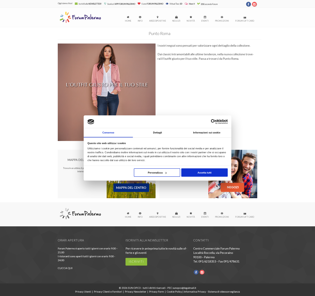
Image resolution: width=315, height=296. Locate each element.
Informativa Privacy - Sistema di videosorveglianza (212, 291)
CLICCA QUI (65, 268)
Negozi (176, 20)
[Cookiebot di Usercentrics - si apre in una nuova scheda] (213, 121)
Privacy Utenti (83, 291)
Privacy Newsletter (135, 291)
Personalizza (155, 172)
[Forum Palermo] (80, 23)
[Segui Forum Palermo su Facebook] (249, 4)
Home (128, 20)
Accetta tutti (204, 172)
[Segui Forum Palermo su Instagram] (254, 4)
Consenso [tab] (108, 132)
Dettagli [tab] (157, 132)
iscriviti (136, 261)
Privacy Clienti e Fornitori (108, 291)
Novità (191, 20)
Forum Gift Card (244, 20)
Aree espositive (157, 20)
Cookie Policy (174, 291)
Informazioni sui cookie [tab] (206, 132)
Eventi (205, 20)
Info (140, 20)
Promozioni (222, 20)
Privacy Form (156, 291)
